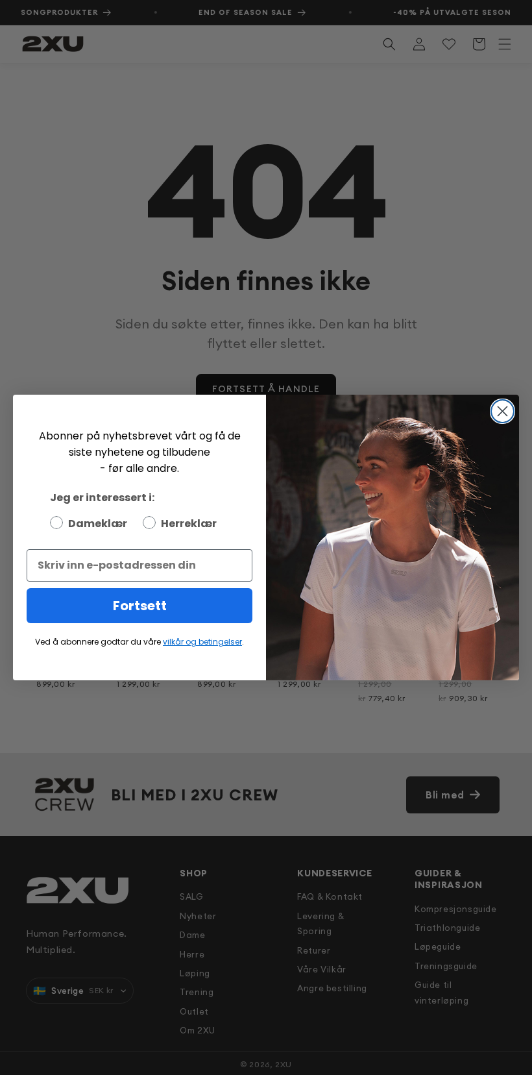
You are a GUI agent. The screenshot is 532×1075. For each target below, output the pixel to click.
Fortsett (140, 606)
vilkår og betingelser (202, 641)
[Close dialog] (502, 411)
